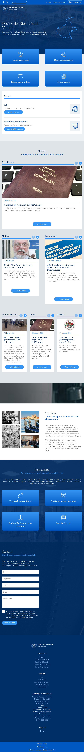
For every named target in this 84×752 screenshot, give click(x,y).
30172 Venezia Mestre (42, 701)
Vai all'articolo (42, 224)
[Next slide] (80, 163)
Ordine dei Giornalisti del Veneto (58, 425)
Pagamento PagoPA (42, 685)
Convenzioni (42, 687)
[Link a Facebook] (3, 2)
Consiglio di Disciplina (42, 662)
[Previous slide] (76, 163)
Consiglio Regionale (42, 659)
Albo (42, 677)
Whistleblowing (42, 747)
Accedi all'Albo (13, 112)
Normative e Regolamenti (42, 664)
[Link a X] (7, 2)
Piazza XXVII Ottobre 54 (42, 699)
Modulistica (42, 680)
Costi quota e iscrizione (42, 682)
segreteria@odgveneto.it (42, 716)
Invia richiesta (9, 623)
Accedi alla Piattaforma (14, 129)
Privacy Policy (42, 744)
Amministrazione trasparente (56, 2)
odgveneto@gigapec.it (43, 718)
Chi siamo (42, 657)
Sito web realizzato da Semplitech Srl (42, 750)
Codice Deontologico (42, 667)
